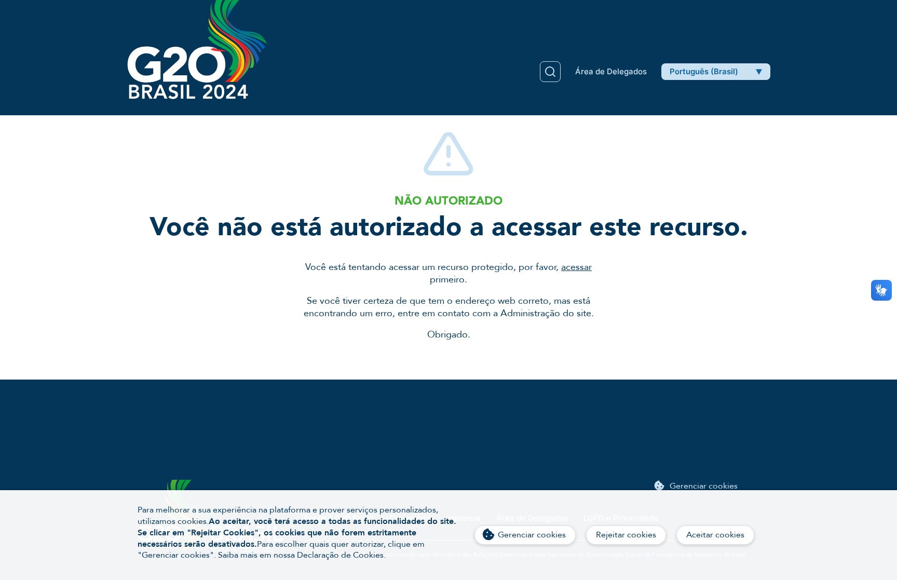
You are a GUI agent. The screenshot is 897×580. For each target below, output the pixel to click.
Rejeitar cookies (626, 535)
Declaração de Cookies (340, 555)
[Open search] (550, 71)
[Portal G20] (197, 50)
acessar (576, 267)
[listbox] (715, 71)
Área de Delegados (611, 71)
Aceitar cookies (715, 535)
